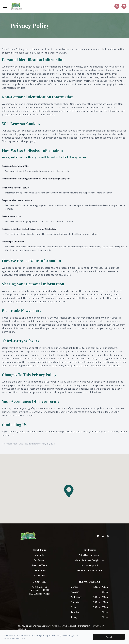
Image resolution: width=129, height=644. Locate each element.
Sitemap (22, 629)
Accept (109, 637)
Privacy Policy (98, 625)
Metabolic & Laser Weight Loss (89, 560)
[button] (5, 6)
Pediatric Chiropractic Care (89, 570)
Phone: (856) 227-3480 (39, 594)
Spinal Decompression (89, 555)
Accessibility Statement (79, 625)
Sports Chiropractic (89, 565)
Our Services (39, 560)
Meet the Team (39, 565)
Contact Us (39, 575)
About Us (39, 555)
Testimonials (39, 570)
